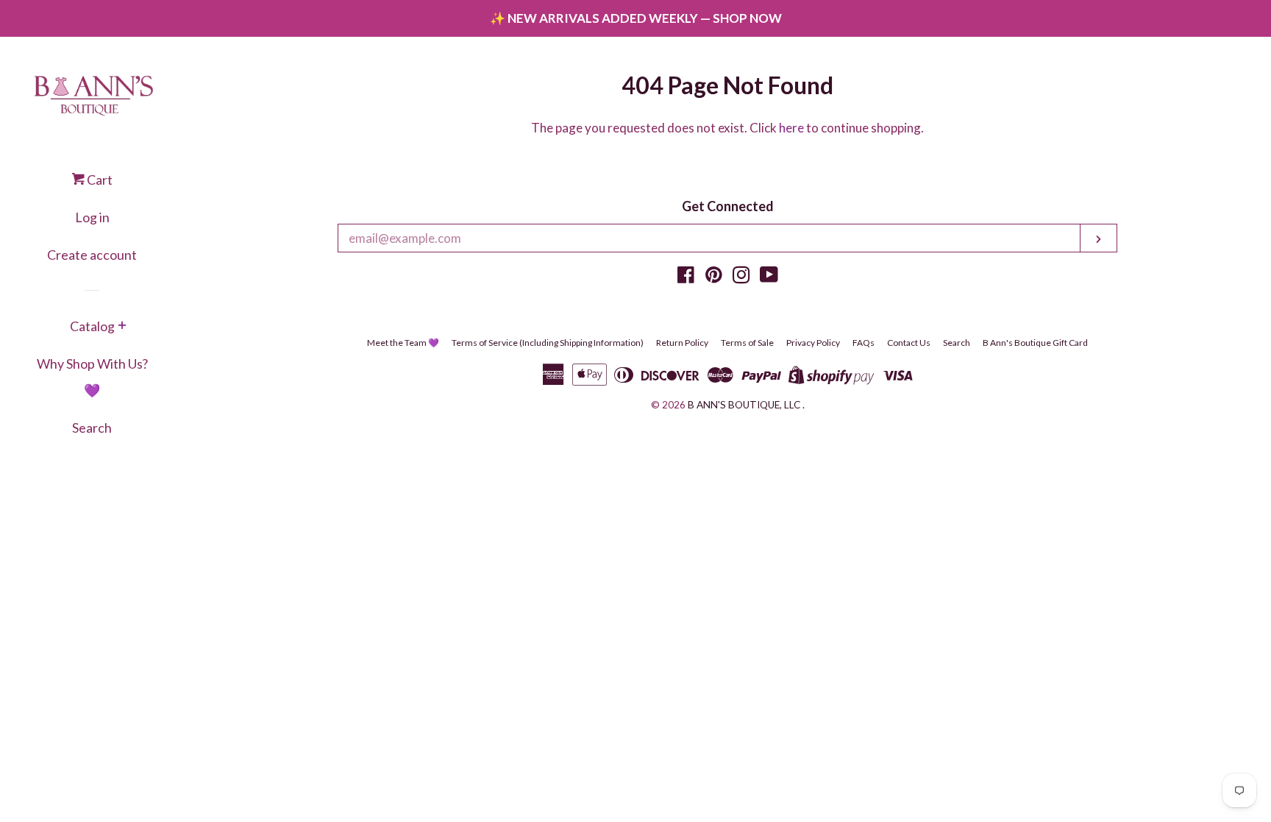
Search (92, 427)
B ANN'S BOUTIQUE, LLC (744, 405)
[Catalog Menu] (122, 326)
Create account (92, 255)
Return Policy (682, 342)
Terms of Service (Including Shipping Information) (548, 342)
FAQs (863, 342)
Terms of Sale (747, 342)
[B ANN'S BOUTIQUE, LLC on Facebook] (686, 277)
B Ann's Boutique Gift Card (1035, 342)
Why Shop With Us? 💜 (92, 376)
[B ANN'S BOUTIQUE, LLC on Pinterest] (714, 277)
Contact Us (908, 342)
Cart (99, 179)
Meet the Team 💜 (403, 342)
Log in (92, 217)
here (791, 127)
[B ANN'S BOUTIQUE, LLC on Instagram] (741, 277)
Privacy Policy (813, 342)
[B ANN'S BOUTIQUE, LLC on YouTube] (769, 277)
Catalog (92, 326)
